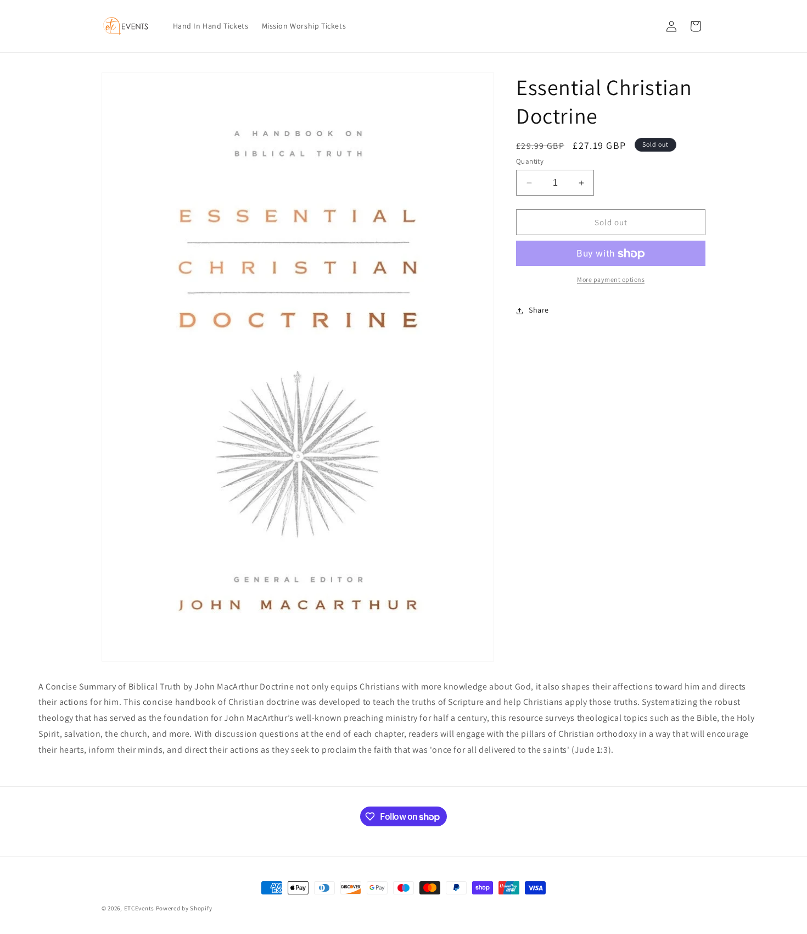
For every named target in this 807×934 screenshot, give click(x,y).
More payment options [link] (611, 280)
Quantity (529, 161)
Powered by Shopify (184, 908)
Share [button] (539, 310)
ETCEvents (139, 908)
